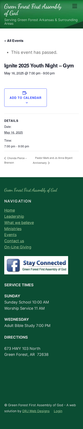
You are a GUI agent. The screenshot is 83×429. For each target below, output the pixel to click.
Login (58, 411)
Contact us (14, 241)
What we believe (19, 222)
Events (10, 234)
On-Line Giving (17, 247)
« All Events (13, 40)
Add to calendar (26, 97)
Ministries (12, 229)
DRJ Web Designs (36, 411)
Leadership (14, 216)
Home (9, 210)
